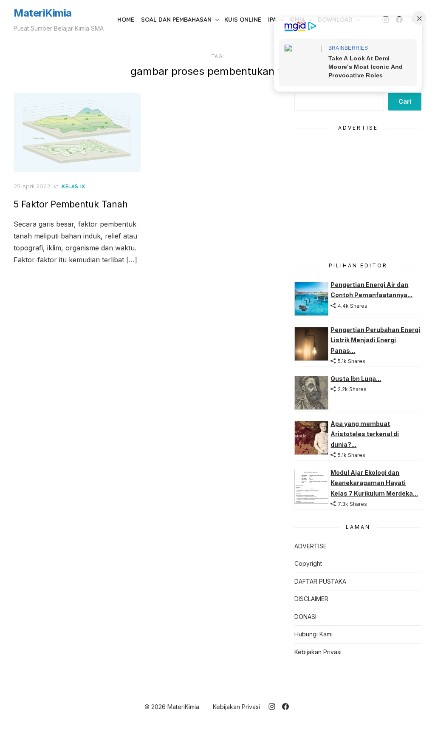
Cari (404, 101)
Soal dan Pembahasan (176, 19)
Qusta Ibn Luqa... (355, 378)
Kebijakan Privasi (318, 651)
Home (125, 19)
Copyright (308, 563)
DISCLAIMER (311, 598)
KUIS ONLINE (242, 19)
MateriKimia (43, 13)
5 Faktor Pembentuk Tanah (71, 204)
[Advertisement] (357, 195)
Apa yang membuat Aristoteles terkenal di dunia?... (364, 434)
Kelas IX (73, 186)
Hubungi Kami (313, 634)
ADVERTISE (310, 546)
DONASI (305, 616)
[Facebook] (285, 706)
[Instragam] (272, 706)
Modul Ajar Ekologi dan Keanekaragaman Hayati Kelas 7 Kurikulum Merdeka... (374, 483)
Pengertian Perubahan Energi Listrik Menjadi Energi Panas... (375, 340)
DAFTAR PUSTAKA (320, 581)
